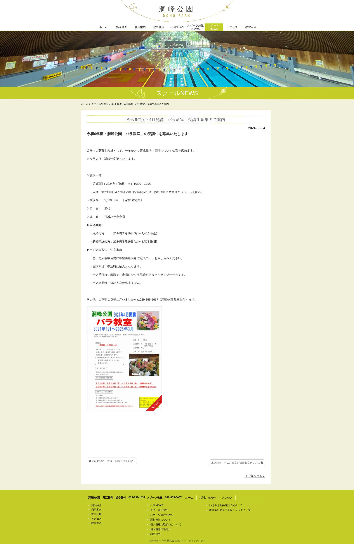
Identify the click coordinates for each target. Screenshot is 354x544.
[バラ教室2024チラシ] (124, 358)
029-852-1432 (137, 497)
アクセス (232, 27)
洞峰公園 (177, 9)
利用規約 (155, 534)
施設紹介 (121, 27)
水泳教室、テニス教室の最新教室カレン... (236, 462)
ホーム (103, 27)
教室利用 (158, 27)
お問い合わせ (207, 497)
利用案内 (140, 27)
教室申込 (250, 27)
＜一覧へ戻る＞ (254, 476)
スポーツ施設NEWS (195, 27)
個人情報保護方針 (160, 529)
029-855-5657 (173, 497)
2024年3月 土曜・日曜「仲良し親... (113, 460)
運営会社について (160, 519)
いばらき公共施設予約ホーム (226, 505)
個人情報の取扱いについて (165, 524)
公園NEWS (177, 27)
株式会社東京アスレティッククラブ (230, 510)
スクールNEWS (213, 27)
